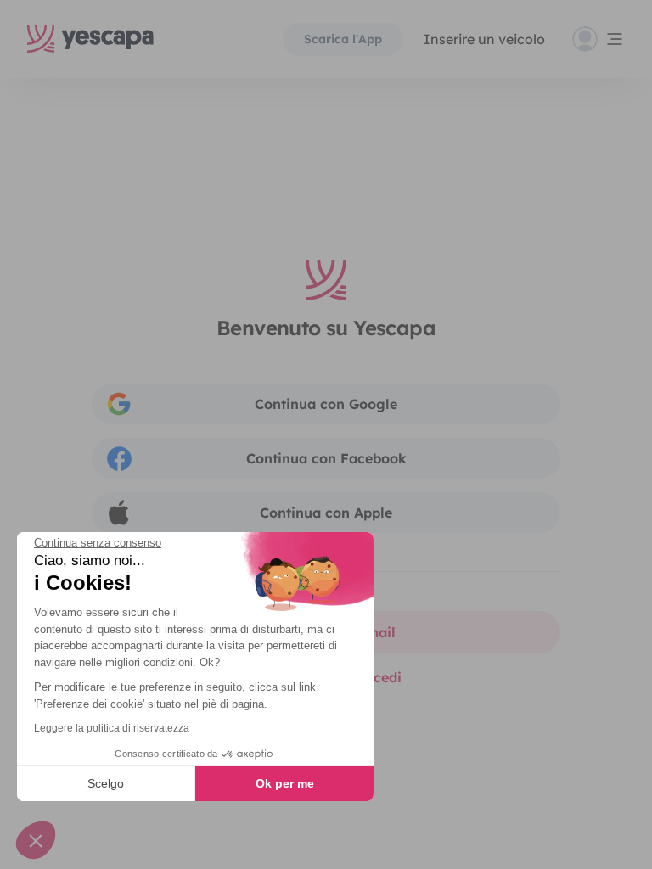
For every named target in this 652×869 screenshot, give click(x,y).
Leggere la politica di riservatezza (111, 728)
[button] (35, 840)
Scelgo (105, 783)
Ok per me (285, 783)
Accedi (379, 677)
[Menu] (598, 39)
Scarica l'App (343, 39)
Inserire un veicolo (484, 39)
